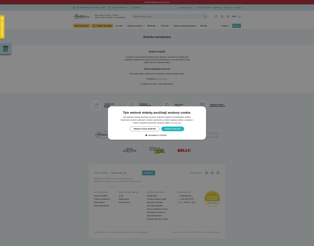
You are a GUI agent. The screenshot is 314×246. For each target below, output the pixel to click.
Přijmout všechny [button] (172, 129)
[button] (157, 135)
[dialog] (157, 123)
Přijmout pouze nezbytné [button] (145, 129)
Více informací (176, 123)
